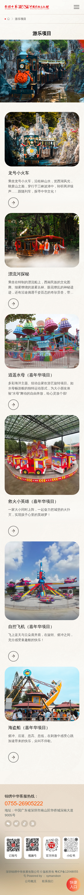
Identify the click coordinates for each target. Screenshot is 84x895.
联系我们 (47, 881)
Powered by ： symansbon (44, 876)
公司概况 (30, 881)
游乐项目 (20, 18)
